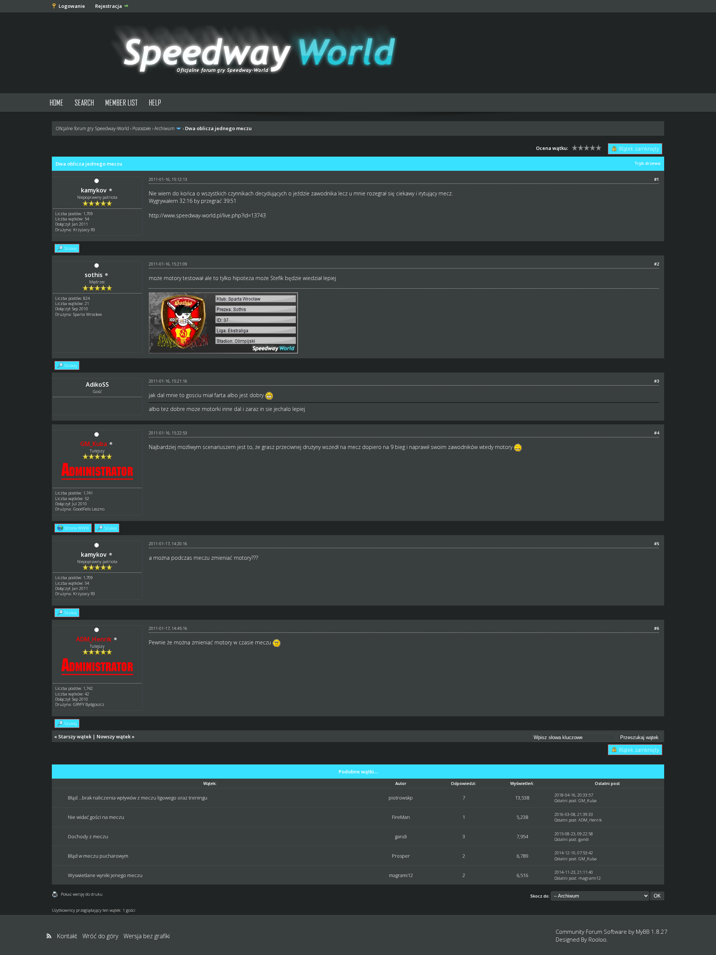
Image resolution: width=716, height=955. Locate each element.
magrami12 (401, 875)
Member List (121, 102)
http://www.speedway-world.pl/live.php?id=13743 (207, 215)
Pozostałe (141, 128)
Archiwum (164, 128)
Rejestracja (108, 6)
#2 (656, 264)
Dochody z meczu (88, 836)
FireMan (401, 817)
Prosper (401, 855)
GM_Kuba (587, 800)
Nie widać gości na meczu (96, 817)
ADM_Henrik (590, 820)
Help (155, 102)
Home (56, 102)
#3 (656, 381)
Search (84, 102)
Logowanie (72, 6)
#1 (656, 179)
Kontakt (67, 936)
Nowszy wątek (114, 736)
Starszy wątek (74, 736)
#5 (656, 543)
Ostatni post (565, 800)
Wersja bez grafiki (146, 936)
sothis (94, 275)
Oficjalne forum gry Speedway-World (92, 128)
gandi (401, 836)
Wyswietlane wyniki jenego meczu (105, 875)
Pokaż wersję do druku (82, 894)
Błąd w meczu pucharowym (98, 855)
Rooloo (597, 939)
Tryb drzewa (647, 163)
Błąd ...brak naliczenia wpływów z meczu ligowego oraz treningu (137, 797)
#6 (656, 628)
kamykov (94, 190)
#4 (656, 433)
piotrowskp (401, 797)
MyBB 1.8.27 (652, 931)
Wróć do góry (100, 936)
